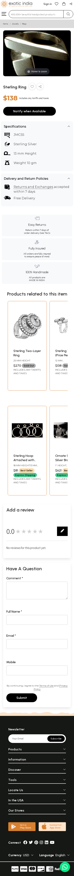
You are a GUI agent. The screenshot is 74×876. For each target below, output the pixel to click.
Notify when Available (29, 111)
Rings (24, 24)
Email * (11, 636)
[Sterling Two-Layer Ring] (27, 345)
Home (5, 24)
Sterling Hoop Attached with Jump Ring (23, 460)
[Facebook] (25, 842)
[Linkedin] (46, 842)
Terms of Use (46, 685)
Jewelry (15, 24)
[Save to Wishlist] (32, 87)
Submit (21, 698)
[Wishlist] (56, 3)
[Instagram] (41, 842)
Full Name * (14, 611)
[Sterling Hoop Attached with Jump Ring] (27, 450)
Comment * (14, 578)
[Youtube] (52, 842)
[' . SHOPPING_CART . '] (63, 3)
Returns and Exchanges (33, 187)
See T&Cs (45, 233)
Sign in (47, 4)
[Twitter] (31, 842)
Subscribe (56, 738)
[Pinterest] (36, 842)
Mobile (11, 662)
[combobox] (36, 14)
